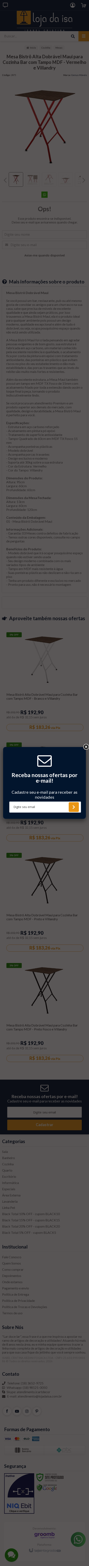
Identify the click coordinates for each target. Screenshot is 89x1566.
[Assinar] (74, 807)
